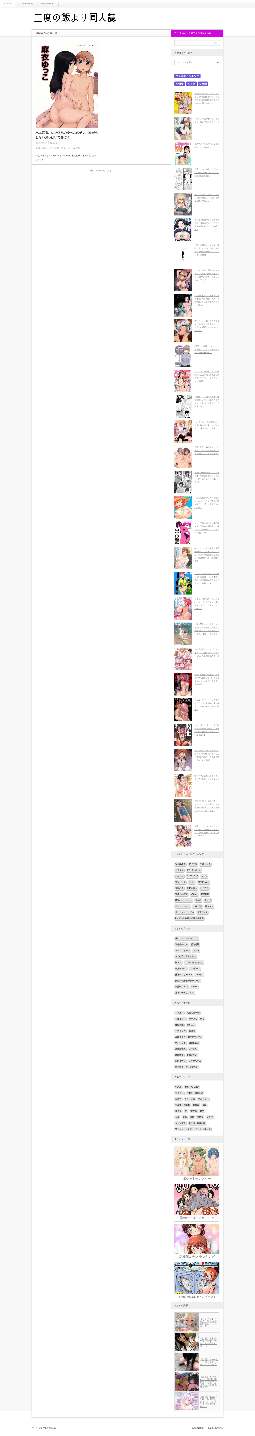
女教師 (193, 1111)
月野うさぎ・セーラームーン (188, 1037)
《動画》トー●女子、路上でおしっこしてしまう (209, 1362)
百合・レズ (190, 1099)
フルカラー (203, 1099)
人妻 (177, 1117)
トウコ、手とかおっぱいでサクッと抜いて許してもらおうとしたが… (206, 122)
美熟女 (200, 1117)
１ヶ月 (192, 83)
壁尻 (184, 1117)
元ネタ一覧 (7, 3)
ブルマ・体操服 (182, 1105)
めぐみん (193, 1019)
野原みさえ (192, 1055)
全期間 (203, 83)
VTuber (194, 894)
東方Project (203, 882)
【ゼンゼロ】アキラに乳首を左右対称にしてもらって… (208, 1322)
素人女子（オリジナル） (186, 1067)
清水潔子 (179, 1055)
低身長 (178, 1111)
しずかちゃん (195, 1061)
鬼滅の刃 (179, 888)
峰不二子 (191, 1025)
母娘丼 (178, 1099)
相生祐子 (43, 148)
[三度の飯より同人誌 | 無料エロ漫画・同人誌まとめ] (80, 18)
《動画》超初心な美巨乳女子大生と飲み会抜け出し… (208, 1342)
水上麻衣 (54, 148)
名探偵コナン (181, 986)
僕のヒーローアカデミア (186, 938)
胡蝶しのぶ (194, 1043)
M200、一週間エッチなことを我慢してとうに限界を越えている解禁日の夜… (206, 349)
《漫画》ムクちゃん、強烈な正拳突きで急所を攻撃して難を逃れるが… (208, 1382)
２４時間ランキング (187, 76)
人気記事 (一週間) (26, 3)
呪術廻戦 (205, 894)
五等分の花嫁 (181, 894)
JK (186, 1111)
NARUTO (197, 906)
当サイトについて (215, 1428)
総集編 (196, 1105)
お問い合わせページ (47, 3)
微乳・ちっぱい (192, 1087)
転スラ (178, 962)
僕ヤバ (207, 900)
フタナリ (179, 1093)
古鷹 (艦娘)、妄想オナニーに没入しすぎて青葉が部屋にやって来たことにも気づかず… (206, 450)
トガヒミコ (180, 1019)
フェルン (179, 1012)
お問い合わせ (198, 1428)
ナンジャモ (180, 1043)
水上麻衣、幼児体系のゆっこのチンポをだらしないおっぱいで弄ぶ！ (67, 135)
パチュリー (180, 1030)
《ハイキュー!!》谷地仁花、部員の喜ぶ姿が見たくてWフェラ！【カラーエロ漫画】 (206, 425)
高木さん (209, 906)
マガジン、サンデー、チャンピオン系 (193, 1129)
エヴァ (192, 882)
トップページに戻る (102, 171)
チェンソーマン (182, 906)
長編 (204, 1105)
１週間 (180, 83)
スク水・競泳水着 (197, 1123)
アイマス (193, 864)
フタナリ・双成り (70, 148)
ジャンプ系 (180, 1123)
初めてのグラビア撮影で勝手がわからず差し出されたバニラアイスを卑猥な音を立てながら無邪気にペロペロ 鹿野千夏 (206, 554)
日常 (55, 142)
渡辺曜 (192, 1030)
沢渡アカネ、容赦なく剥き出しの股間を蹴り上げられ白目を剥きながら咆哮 (206, 172)
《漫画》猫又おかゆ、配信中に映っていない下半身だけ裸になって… (208, 1401)
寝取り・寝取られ (195, 1093)
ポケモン (179, 876)
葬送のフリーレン (183, 900)
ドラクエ (179, 870)
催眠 (192, 1117)
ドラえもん (202, 912)
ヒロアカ (204, 888)
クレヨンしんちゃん (194, 962)
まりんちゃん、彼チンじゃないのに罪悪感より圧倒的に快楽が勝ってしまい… (206, 197)
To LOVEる (180, 864)
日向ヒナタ (180, 1061)
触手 (202, 1111)
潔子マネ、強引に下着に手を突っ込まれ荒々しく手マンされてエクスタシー (206, 779)
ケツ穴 (209, 1117)
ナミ (202, 1019)
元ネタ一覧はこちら (184, 992)
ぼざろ (198, 900)
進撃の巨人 (192, 888)
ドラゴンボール (194, 870)
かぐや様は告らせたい (185, 956)
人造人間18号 (193, 1012)
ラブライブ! (192, 876)
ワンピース (180, 882)
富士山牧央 (180, 1049)
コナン (204, 876)
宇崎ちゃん (205, 864)
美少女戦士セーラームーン (187, 980)
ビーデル (193, 1049)
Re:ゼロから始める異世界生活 (189, 918)
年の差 (178, 1087)
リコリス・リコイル (184, 912)
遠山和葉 (179, 1025)
